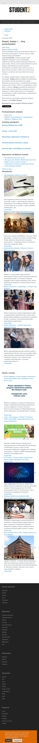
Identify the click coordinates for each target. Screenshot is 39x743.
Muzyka (4, 677)
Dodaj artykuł (8, 29)
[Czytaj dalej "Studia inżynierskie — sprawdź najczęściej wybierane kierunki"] (20, 338)
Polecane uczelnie (7, 721)
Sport (3, 696)
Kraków (4, 593)
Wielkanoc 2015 (17, 119)
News (8, 22)
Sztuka (4, 686)
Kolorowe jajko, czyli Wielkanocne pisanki (16, 148)
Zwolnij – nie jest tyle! (9, 131)
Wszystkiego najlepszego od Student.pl (15, 137)
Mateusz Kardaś (13, 49)
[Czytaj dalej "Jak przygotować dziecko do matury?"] (20, 186)
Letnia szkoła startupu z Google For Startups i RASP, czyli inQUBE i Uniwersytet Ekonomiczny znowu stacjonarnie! (19, 419)
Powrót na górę (7, 169)
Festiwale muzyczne (7, 615)
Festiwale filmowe (7, 617)
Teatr (3, 681)
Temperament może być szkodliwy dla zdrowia (19, 164)
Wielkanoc (7, 119)
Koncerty (4, 622)
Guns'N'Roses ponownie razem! (14, 158)
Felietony (4, 664)
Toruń (3, 597)
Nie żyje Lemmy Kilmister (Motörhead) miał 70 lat (20, 160)
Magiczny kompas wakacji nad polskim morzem (19, 211)
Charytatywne (6, 691)
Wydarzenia (5, 642)
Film (3, 679)
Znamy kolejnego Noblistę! (12, 166)
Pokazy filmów (6, 637)
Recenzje (4, 662)
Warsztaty (4, 630)
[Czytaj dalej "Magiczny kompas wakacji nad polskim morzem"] (20, 223)
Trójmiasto (5, 600)
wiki (3, 644)
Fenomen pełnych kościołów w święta (15, 142)
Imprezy (4, 620)
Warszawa (5, 602)
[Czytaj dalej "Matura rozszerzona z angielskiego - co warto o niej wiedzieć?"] (20, 300)
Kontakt (4, 723)
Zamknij (8, 740)
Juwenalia (5, 627)
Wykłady (4, 632)
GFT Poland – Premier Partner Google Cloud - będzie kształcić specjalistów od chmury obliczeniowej (18, 459)
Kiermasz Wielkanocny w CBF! (12, 125)
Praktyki (4, 716)
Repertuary (5, 639)
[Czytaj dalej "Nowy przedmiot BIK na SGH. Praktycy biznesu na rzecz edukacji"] (19, 547)
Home (4, 22)
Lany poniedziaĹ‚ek (16, 117)
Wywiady (4, 657)
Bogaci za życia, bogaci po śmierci (15, 162)
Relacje (4, 659)
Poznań (4, 595)
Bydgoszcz (5, 590)
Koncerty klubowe (7, 625)
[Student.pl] (19, 10)
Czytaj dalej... (8, 209)
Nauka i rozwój (6, 689)
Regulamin (5, 713)
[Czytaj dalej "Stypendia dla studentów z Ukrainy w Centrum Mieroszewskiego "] (20, 261)
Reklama (4, 718)
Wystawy (4, 634)
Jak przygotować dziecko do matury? (15, 175)
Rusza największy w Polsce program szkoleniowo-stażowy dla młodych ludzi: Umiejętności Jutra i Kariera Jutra (20, 378)
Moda (3, 694)
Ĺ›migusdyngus (27, 117)
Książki (4, 684)
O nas (3, 711)
